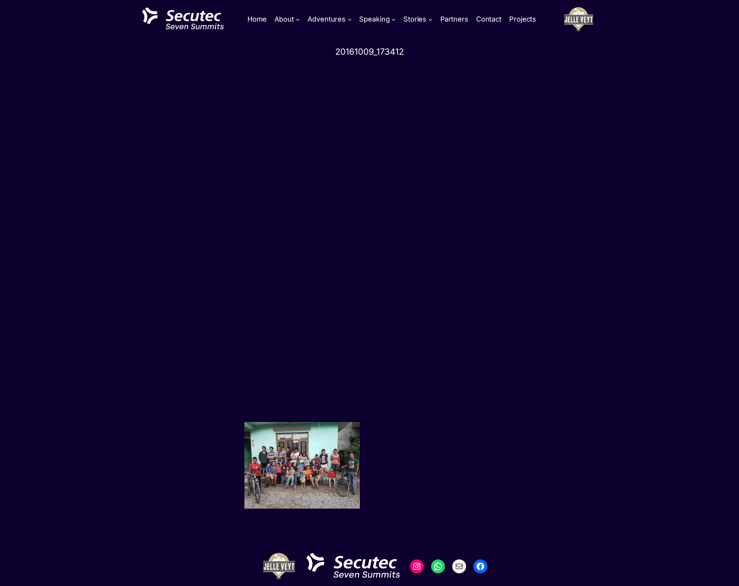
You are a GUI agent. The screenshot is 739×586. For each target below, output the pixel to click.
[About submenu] (298, 19)
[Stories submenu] (430, 19)
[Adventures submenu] (350, 19)
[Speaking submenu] (393, 19)
